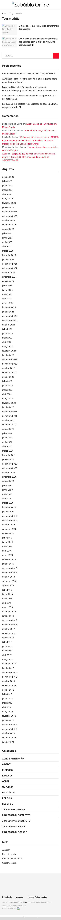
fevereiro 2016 (9, 715)
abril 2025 (7, 246)
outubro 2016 (8, 681)
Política (7, 798)
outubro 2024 (8, 272)
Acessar (6, 849)
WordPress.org (9, 862)
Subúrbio (7, 803)
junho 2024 (7, 289)
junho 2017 (7, 646)
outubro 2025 (8, 220)
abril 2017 (7, 654)
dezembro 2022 (9, 359)
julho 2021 (7, 433)
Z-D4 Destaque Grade (14, 832)
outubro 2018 (8, 576)
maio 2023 (7, 337)
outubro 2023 (8, 324)
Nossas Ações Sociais (37, 896)
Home (4, 13)
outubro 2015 (8, 733)
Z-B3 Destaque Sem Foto (16, 820)
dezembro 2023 (9, 315)
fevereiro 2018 (9, 611)
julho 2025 (7, 233)
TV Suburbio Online (13, 809)
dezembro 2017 (9, 620)
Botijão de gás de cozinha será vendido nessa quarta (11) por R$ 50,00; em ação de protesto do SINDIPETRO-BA (28, 157)
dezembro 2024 (9, 263)
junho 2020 (7, 489)
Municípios (8, 792)
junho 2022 (7, 385)
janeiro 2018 (8, 615)
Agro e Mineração (13, 758)
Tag (11, 13)
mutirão (19, 13)
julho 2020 (7, 485)
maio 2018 (7, 598)
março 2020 (7, 502)
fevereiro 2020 (9, 507)
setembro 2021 (9, 424)
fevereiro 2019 (9, 559)
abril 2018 (7, 602)
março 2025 (7, 250)
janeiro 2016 (8, 720)
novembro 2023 (9, 320)
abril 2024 (7, 298)
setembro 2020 (9, 476)
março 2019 (7, 554)
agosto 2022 (8, 376)
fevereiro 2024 (9, 307)
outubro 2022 (8, 368)
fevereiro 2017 (9, 663)
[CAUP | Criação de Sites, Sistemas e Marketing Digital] (18, 908)
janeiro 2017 (8, 667)
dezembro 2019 (9, 515)
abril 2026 (7, 194)
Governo (7, 786)
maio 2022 (7, 389)
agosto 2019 (8, 533)
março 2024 (7, 302)
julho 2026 (7, 181)
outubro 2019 (8, 524)
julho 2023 (7, 328)
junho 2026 (7, 185)
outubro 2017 (8, 628)
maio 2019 (7, 546)
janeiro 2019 (8, 563)
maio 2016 (7, 702)
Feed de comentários (12, 858)
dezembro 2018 (9, 568)
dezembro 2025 (9, 211)
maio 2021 (7, 441)
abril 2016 (7, 707)
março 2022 (7, 398)
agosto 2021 (8, 428)
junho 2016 (7, 698)
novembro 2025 (9, 215)
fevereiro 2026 (9, 202)
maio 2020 (7, 494)
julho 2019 (7, 537)
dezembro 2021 (9, 411)
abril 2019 (7, 550)
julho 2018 (7, 589)
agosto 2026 (8, 176)
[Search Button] (56, 56)
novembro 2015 (9, 728)
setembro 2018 (9, 581)
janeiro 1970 (8, 741)
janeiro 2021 (8, 459)
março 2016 (7, 711)
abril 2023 (7, 341)
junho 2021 (7, 437)
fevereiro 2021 (9, 454)
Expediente (7, 896)
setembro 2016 (9, 685)
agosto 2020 (8, 481)
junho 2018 (7, 594)
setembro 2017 (9, 633)
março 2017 (7, 659)
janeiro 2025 (8, 259)
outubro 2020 (8, 472)
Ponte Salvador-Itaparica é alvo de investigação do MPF (28, 73)
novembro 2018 (9, 572)
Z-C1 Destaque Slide (13, 826)
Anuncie (19, 896)
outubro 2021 (8, 420)
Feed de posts (9, 854)
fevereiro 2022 (9, 402)
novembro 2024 (9, 268)
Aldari (5, 153)
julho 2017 (7, 641)
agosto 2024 (8, 281)
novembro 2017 (9, 624)
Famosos (7, 775)
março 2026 (7, 198)
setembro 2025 (9, 224)
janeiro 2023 (8, 355)
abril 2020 (7, 498)
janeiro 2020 (8, 511)
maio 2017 (7, 650)
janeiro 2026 (8, 207)
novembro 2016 (9, 676)
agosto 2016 (8, 689)
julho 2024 (7, 285)
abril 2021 (7, 446)
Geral (5, 781)
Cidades (6, 764)
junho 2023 (7, 333)
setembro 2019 (9, 528)
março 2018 (7, 607)
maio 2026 (7, 189)
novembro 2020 (9, 468)
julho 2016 (7, 694)
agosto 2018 (8, 585)
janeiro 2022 (8, 407)
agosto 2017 (8, 637)
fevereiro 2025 (9, 255)
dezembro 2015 (9, 724)
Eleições (7, 769)
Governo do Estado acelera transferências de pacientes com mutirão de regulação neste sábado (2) (38, 41)
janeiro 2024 (8, 311)
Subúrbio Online (20, 902)
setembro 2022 (9, 372)
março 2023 (7, 346)
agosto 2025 (8, 228)
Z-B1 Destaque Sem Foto (16, 815)
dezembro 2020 (9, 463)
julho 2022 (7, 381)
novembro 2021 (9, 415)
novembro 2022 (9, 363)
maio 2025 (7, 241)
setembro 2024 (9, 276)
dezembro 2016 (9, 672)
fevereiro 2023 (9, 350)
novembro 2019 (9, 520)
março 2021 (7, 450)
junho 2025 (7, 237)
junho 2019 (7, 541)
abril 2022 (7, 394)
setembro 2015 (9, 737)
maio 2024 (7, 294)
